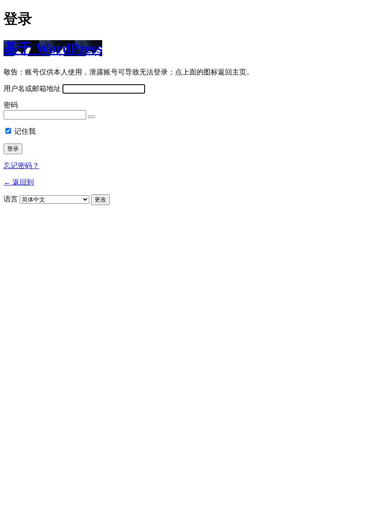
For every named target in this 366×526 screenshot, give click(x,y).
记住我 (25, 131)
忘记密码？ (21, 165)
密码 (11, 105)
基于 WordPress (53, 48)
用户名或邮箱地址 (32, 88)
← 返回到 (19, 182)
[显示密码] (91, 116)
